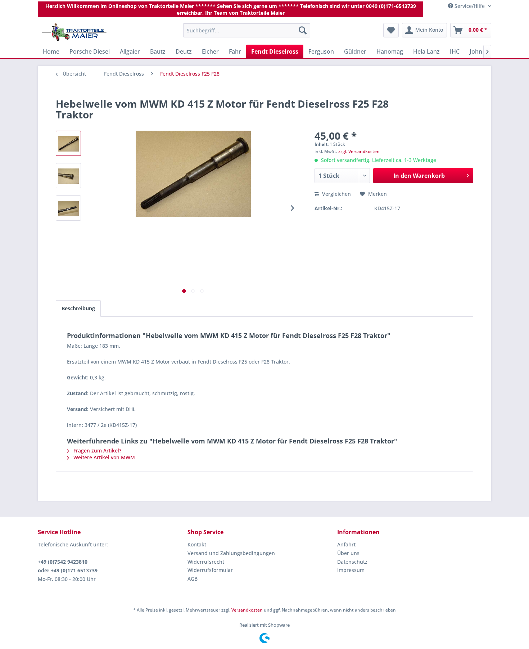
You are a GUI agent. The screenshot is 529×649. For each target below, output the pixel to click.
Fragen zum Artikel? (96, 450)
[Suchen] (302, 30)
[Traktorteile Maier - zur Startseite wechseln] (74, 32)
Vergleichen (336, 193)
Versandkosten (247, 610)
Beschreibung (78, 308)
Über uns (348, 553)
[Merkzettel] (391, 30)
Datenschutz (352, 561)
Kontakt (196, 544)
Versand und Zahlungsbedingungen (231, 553)
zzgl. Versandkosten (359, 151)
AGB (192, 578)
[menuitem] (246, 30)
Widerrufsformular (210, 570)
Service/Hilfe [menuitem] (469, 6)
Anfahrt (346, 544)
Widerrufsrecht (205, 561)
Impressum (351, 570)
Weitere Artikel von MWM (103, 457)
